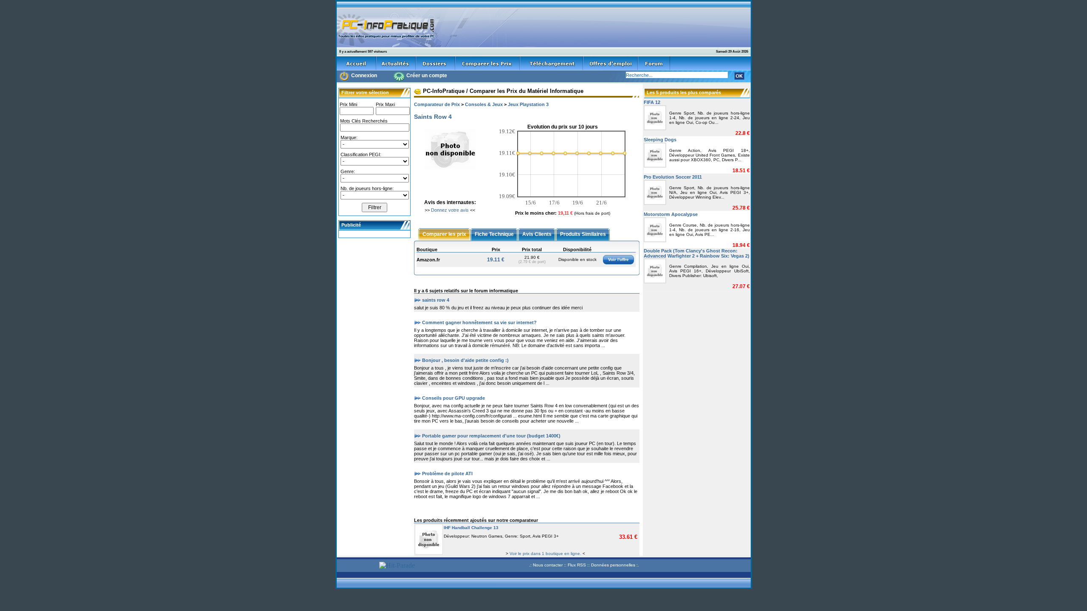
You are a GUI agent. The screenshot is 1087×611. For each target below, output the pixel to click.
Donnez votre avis (450, 210)
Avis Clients (537, 234)
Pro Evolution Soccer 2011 (673, 176)
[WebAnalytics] (357, 566)
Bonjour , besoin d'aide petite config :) (465, 359)
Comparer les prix (444, 234)
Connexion (364, 75)
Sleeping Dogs (660, 139)
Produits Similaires (583, 234)
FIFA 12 (652, 102)
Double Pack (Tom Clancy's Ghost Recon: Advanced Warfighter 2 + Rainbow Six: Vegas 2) (696, 253)
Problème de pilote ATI (447, 473)
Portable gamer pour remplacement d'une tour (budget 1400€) (491, 435)
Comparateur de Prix (437, 104)
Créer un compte (426, 75)
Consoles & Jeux (484, 104)
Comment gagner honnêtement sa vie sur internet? (479, 322)
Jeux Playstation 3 (528, 104)
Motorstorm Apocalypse (671, 214)
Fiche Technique (494, 234)
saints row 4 (435, 299)
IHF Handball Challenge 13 (471, 527)
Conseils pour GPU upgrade (453, 397)
